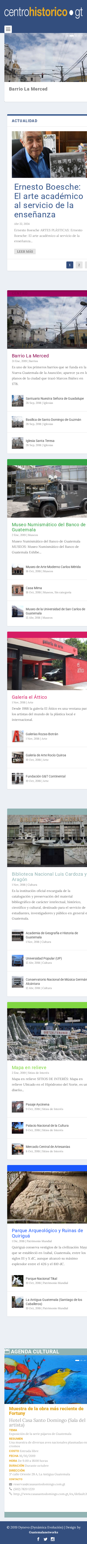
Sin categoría (63, 593)
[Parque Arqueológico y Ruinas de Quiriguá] (43, 1174)
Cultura (32, 869)
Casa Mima (34, 589)
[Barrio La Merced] (43, 319)
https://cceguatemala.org (43, 1463)
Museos (33, 527)
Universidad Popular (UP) (44, 948)
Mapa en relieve (29, 1048)
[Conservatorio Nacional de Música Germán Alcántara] (17, 971)
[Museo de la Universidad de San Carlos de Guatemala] (17, 613)
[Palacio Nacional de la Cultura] (17, 1109)
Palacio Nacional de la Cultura (47, 1107)
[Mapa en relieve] (43, 1020)
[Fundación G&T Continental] (17, 771)
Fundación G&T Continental (45, 769)
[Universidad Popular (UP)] (17, 950)
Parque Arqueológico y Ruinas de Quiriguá (36, 1206)
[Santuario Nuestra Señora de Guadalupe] (17, 392)
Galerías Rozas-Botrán (42, 727)
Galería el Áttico (29, 690)
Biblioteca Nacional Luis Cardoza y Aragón (38, 861)
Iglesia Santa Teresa (40, 441)
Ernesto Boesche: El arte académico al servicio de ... (39, 91)
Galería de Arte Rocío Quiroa (46, 748)
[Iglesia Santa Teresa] (17, 443)
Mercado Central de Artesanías (48, 1128)
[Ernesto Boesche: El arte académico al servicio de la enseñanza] (43, 150)
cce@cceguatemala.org (41, 1453)
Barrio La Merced (30, 348)
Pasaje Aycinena (37, 1086)
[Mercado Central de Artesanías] (17, 1130)
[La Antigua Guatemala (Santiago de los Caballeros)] (17, 1280)
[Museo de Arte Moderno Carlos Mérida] (17, 566)
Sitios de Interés (38, 1054)
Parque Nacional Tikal (41, 1257)
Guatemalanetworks (43, 1510)
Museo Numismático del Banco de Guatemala (38, 518)
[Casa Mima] (17, 591)
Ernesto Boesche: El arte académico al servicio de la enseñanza (44, 196)
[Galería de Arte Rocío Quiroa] (17, 750)
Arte (30, 695)
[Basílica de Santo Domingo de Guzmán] (17, 418)
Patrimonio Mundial (39, 1213)
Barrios (33, 353)
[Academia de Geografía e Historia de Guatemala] (17, 925)
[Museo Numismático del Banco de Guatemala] (43, 487)
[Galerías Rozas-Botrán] (17, 729)
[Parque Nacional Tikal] (17, 1259)
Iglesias (48, 399)
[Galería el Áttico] (43, 661)
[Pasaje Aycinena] (17, 1088)
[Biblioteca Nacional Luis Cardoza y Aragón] (43, 830)
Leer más (25, 252)
